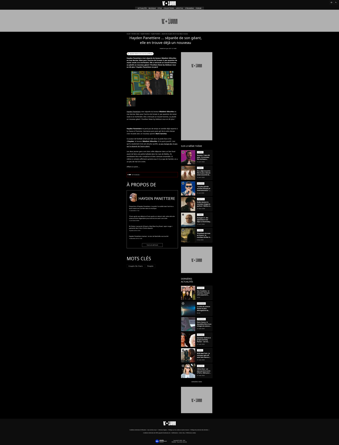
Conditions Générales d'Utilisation (137, 430)
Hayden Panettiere (145, 34)
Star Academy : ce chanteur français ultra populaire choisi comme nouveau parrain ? (203, 295)
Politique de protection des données (199, 430)
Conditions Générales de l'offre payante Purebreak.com (156, 433)
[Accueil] (169, 3)
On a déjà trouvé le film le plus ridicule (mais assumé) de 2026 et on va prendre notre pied (203, 175)
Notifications (175, 433)
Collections (169, 8)
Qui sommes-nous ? (152, 430)
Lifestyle (179, 8)
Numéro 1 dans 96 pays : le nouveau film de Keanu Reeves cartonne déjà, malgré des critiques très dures (204, 160)
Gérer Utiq (182, 433)
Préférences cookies (191, 433)
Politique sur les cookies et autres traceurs (178, 430)
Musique (152, 8)
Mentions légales (163, 430)
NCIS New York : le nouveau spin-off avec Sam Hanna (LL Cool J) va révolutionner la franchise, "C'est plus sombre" (204, 359)
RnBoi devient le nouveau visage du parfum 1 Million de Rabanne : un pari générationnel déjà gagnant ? (204, 207)
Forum (198, 8)
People (150, 266)
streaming (189, 8)
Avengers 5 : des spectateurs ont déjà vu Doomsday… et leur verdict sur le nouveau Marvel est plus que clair (204, 222)
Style (160, 8)
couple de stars (136, 266)
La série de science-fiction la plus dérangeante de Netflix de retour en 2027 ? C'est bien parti (204, 311)
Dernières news (135, 34)
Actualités (142, 8)
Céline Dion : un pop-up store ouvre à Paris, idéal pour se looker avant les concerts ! (203, 373)
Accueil (128, 34)
